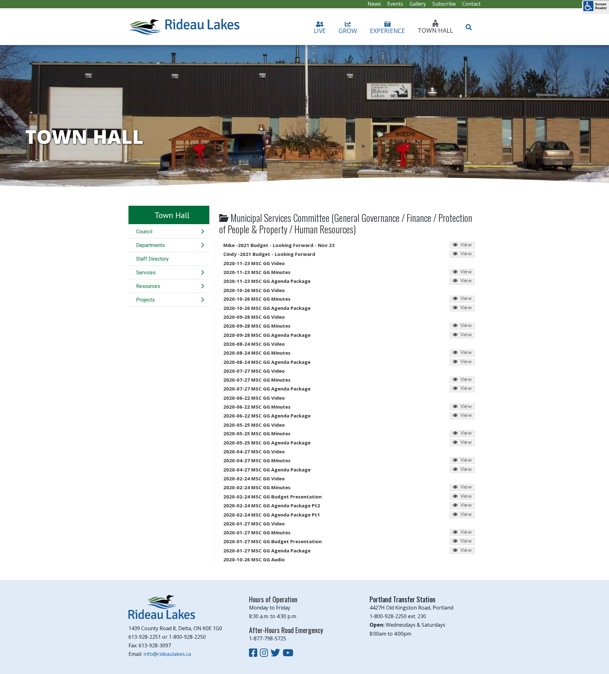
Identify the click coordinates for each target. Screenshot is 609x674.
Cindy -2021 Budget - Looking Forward (269, 254)
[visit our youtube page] (288, 652)
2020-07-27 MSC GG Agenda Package (267, 388)
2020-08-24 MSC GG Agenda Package (267, 362)
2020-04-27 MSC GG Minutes (257, 460)
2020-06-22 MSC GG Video (254, 398)
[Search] (468, 24)
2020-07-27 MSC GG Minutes (257, 380)
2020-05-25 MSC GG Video (254, 425)
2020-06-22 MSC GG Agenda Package (267, 415)
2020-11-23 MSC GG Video (254, 263)
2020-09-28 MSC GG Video (254, 317)
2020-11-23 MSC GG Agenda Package (267, 281)
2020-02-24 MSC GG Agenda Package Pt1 (271, 514)
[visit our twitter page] (277, 652)
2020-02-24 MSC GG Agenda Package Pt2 (271, 505)
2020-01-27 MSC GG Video (254, 523)
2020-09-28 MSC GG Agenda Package (267, 335)
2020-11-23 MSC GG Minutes (257, 272)
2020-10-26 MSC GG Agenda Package (267, 308)
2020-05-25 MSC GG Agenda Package (267, 442)
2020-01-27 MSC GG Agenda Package (267, 550)
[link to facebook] (254, 652)
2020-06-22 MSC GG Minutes (257, 407)
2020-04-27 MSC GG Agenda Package (267, 469)
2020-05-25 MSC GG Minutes (257, 433)
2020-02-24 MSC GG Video (254, 478)
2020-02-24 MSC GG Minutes (257, 487)
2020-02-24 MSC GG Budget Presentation (272, 496)
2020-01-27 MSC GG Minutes (257, 532)
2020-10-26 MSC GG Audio (254, 559)
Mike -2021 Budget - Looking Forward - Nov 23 (279, 245)
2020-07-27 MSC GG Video (254, 371)
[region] (304, 116)
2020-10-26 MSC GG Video (254, 290)
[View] (462, 245)
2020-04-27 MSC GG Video (254, 451)
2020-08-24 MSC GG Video (254, 344)
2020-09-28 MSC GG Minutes (257, 326)
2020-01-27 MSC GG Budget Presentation (272, 541)
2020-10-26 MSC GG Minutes (257, 299)
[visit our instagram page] (265, 652)
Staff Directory (152, 259)
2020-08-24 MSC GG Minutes (257, 353)
